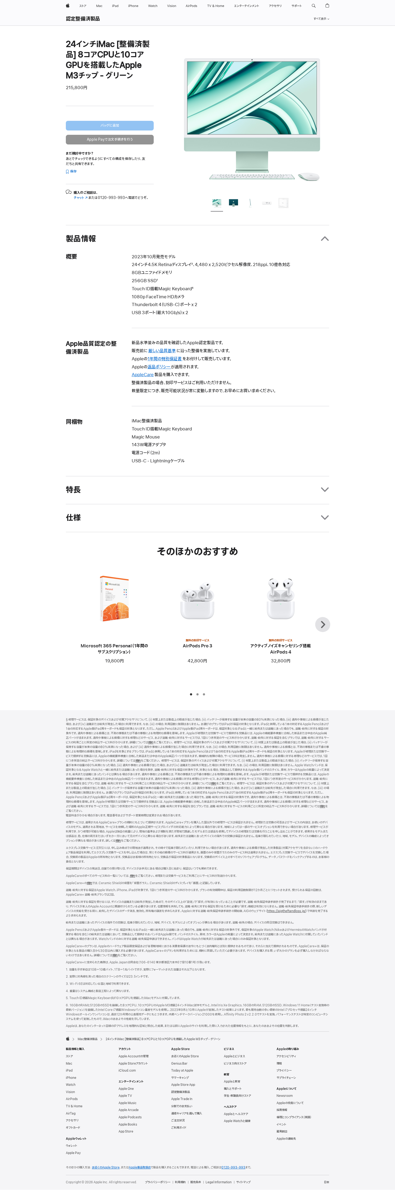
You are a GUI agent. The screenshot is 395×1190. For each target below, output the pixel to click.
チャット (81, 197)
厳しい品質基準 (162, 351)
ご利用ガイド (178, 1128)
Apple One (126, 1089)
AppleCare (143, 375)
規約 (150, 742)
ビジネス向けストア (235, 1063)
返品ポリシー (159, 367)
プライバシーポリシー (157, 1182)
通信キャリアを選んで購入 (186, 1113)
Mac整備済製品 (88, 1039)
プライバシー (284, 1070)
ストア (69, 1056)
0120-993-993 (233, 1167)
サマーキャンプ (180, 1078)
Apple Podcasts (130, 1117)
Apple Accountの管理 (133, 1056)
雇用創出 (281, 1131)
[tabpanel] (252, 116)
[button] (314, 6)
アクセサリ (72, 1120)
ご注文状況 (178, 1120)
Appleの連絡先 (286, 1139)
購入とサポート (233, 1089)
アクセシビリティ (286, 1056)
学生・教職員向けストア (237, 1096)
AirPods (72, 1099)
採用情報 (281, 1110)
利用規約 (180, 1182)
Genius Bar (179, 1063)
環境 (279, 1063)
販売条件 (195, 1182)
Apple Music (128, 1103)
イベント (281, 1124)
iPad (69, 1070)
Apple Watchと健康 (237, 1121)
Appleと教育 (232, 1081)
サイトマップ (243, 1182)
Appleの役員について (290, 1103)
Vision (70, 1092)
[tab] (217, 204)
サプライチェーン (286, 1078)
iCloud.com (127, 1070)
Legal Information (219, 1182)
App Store (126, 1131)
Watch (71, 1085)
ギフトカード (73, 1128)
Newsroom (284, 1096)
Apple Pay (73, 1153)
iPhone (71, 1078)
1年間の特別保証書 (165, 359)
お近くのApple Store (185, 1056)
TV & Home (74, 1106)
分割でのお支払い (181, 1106)
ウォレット (71, 1146)
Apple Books (128, 1124)
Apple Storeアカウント (133, 1063)
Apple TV (125, 1096)
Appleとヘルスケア (236, 1114)
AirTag (71, 1113)
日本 (326, 1182)
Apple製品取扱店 (140, 1167)
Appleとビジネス (234, 1056)
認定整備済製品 (83, 19)
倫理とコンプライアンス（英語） (293, 1117)
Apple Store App (183, 1085)
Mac (69, 1063)
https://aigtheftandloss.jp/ (286, 911)
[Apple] (68, 1038)
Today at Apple (182, 1070)
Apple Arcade (129, 1110)
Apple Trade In (181, 1099)
